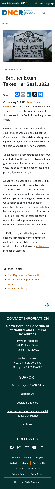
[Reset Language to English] (36, 3)
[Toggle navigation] (51, 12)
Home (5, 23)
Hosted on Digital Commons (27, 482)
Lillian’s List (42, 246)
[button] (41, 12)
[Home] (18, 10)
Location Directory (27, 402)
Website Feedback (19, 463)
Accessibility (39, 463)
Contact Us (27, 393)
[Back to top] (47, 304)
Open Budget (37, 474)
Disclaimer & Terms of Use (27, 468)
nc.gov (39, 457)
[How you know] (27, 3)
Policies (27, 424)
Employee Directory (21, 457)
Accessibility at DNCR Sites (27, 385)
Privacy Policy (19, 474)
